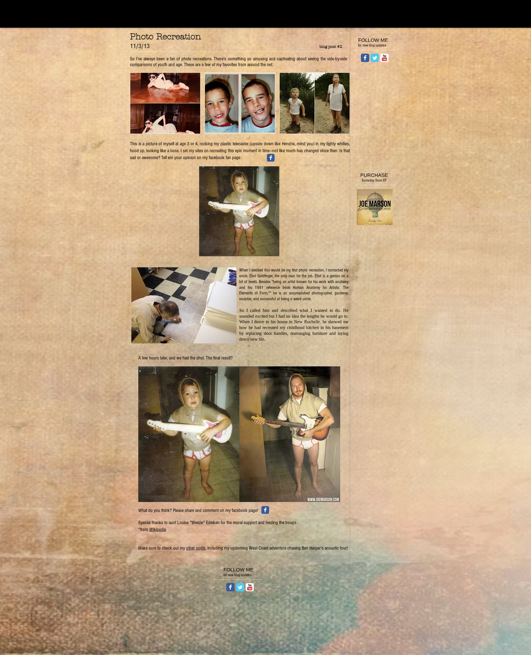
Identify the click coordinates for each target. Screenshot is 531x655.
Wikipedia (157, 529)
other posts (195, 548)
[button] (165, 103)
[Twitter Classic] (375, 58)
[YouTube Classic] (384, 58)
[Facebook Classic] (365, 58)
